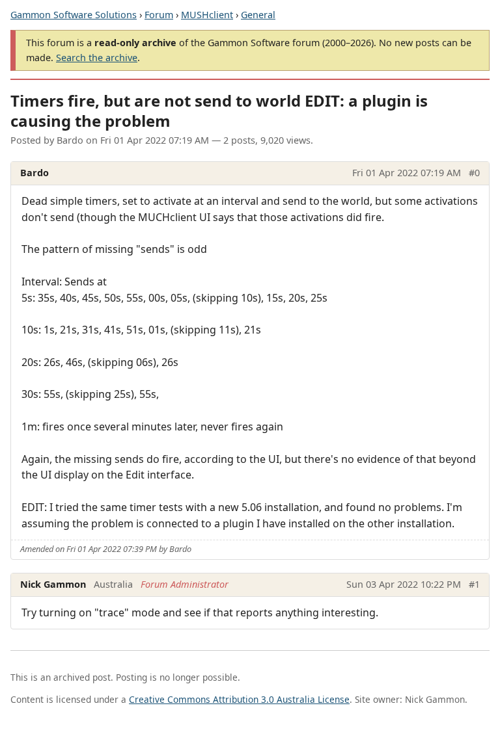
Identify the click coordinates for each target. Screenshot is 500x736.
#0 (474, 172)
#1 (474, 584)
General (258, 14)
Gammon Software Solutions (73, 14)
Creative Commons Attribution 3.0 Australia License (239, 699)
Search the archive (96, 57)
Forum (159, 14)
